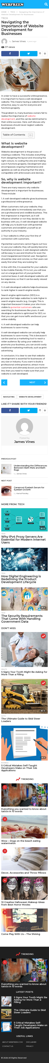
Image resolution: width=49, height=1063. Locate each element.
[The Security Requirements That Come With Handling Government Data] (24, 599)
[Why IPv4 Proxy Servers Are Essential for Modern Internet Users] (24, 519)
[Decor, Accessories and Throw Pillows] (24, 858)
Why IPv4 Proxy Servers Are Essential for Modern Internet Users (23, 539)
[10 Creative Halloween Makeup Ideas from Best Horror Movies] (24, 888)
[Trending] (43, 636)
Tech (4, 18)
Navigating (9, 397)
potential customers (21, 307)
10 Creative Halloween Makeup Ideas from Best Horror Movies (23, 903)
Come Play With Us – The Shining (20, 934)
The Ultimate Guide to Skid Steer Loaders (20, 720)
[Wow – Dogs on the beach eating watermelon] (24, 827)
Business (5, 763)
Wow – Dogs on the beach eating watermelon (20, 842)
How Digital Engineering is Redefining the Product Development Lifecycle (21, 579)
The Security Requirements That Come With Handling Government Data (21, 618)
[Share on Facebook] (10, 53)
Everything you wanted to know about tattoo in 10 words (23, 810)
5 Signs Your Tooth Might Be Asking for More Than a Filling (24, 673)
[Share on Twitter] (28, 53)
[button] (46, 4)
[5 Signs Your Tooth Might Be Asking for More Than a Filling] (24, 649)
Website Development (30, 397)
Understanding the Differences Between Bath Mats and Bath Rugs (30, 467)
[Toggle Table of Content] (29, 135)
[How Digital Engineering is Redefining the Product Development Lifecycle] (24, 559)
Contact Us (7, 1046)
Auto (3, 716)
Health (4, 669)
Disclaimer (31, 1042)
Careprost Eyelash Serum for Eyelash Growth (29, 488)
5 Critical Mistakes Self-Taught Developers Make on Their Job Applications (19, 768)
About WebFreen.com (12, 1042)
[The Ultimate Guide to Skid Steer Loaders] (24, 696)
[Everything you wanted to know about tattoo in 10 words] (24, 795)
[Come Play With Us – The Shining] (24, 920)
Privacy (29, 1046)
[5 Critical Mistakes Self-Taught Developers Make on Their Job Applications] (24, 743)
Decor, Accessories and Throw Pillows (23, 872)
